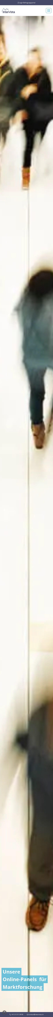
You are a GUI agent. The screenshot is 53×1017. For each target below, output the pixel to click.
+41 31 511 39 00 (17, 1014)
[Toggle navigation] (49, 10)
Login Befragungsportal (27, 2)
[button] (4, 1012)
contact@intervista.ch (36, 1014)
